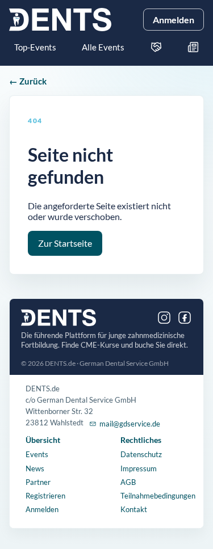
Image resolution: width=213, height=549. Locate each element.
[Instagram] (164, 317)
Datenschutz (141, 454)
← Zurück (28, 81)
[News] (193, 47)
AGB (128, 482)
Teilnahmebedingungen (157, 495)
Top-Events (35, 47)
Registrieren (45, 495)
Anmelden (173, 19)
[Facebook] (184, 317)
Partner (38, 482)
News (35, 468)
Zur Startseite (65, 243)
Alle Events (103, 47)
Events (37, 454)
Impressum (138, 468)
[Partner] (156, 47)
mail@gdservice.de (129, 423)
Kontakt (133, 509)
